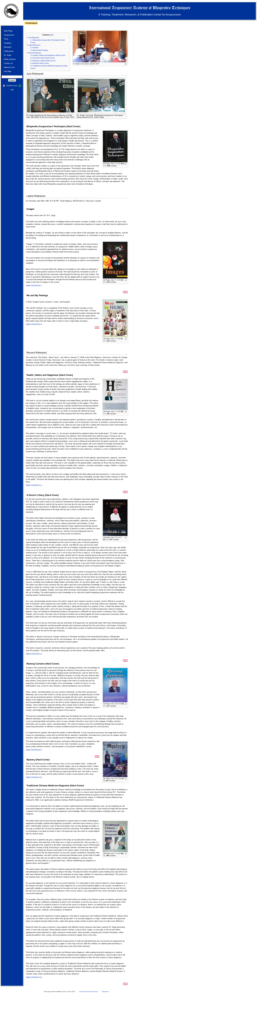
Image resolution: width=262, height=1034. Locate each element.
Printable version (12, 85)
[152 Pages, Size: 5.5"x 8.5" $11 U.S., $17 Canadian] (115, 685)
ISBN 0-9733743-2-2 (34, 654)
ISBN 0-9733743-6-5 (34, 324)
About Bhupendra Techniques (88, 991)
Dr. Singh (7, 55)
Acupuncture (9, 35)
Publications (32, 23)
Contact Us (8, 63)
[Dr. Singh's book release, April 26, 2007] (100, 46)
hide (51, 35)
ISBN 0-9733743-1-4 (34, 485)
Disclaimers (105, 991)
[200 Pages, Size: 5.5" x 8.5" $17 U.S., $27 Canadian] (115, 517)
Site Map (7, 71)
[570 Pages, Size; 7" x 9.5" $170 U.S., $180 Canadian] (115, 146)
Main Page (8, 31)
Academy (7, 43)
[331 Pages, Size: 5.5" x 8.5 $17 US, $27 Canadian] (115, 759)
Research (7, 47)
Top (125, 292)
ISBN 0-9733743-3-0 (34, 977)
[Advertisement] (82, 1015)
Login (12, 89)
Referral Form (9, 67)
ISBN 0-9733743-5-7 (34, 286)
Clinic (6, 39)
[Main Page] (11, 11)
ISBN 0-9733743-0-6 (34, 750)
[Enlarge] (126, 64)
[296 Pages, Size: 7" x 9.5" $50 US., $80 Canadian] (115, 836)
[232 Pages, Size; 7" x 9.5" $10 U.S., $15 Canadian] (115, 260)
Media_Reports (10, 59)
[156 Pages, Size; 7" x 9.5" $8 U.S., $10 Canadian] (115, 318)
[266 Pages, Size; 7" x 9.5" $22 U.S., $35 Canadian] (115, 394)
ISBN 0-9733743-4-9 (34, 777)
